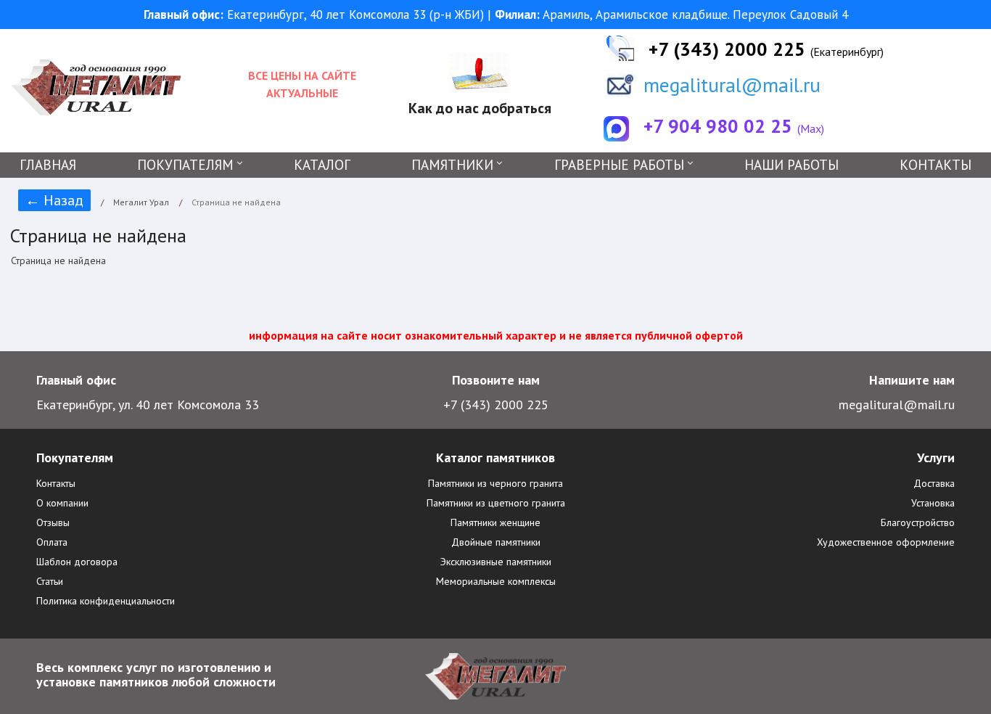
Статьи (49, 581)
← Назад (54, 200)
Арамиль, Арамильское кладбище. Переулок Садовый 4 (671, 14)
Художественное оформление (886, 542)
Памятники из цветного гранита (496, 502)
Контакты (935, 164)
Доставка (934, 483)
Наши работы (791, 164)
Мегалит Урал (141, 202)
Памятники (452, 164)
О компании (62, 502)
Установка (933, 502)
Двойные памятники (495, 542)
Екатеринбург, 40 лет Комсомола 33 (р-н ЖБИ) (316, 14)
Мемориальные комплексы (496, 581)
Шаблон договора (77, 561)
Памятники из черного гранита (495, 483)
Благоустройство (918, 522)
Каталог (322, 164)
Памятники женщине (495, 522)
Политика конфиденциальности (105, 600)
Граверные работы (619, 164)
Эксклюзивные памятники (495, 561)
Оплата (51, 542)
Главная (48, 164)
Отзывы (53, 522)
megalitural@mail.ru (732, 84)
